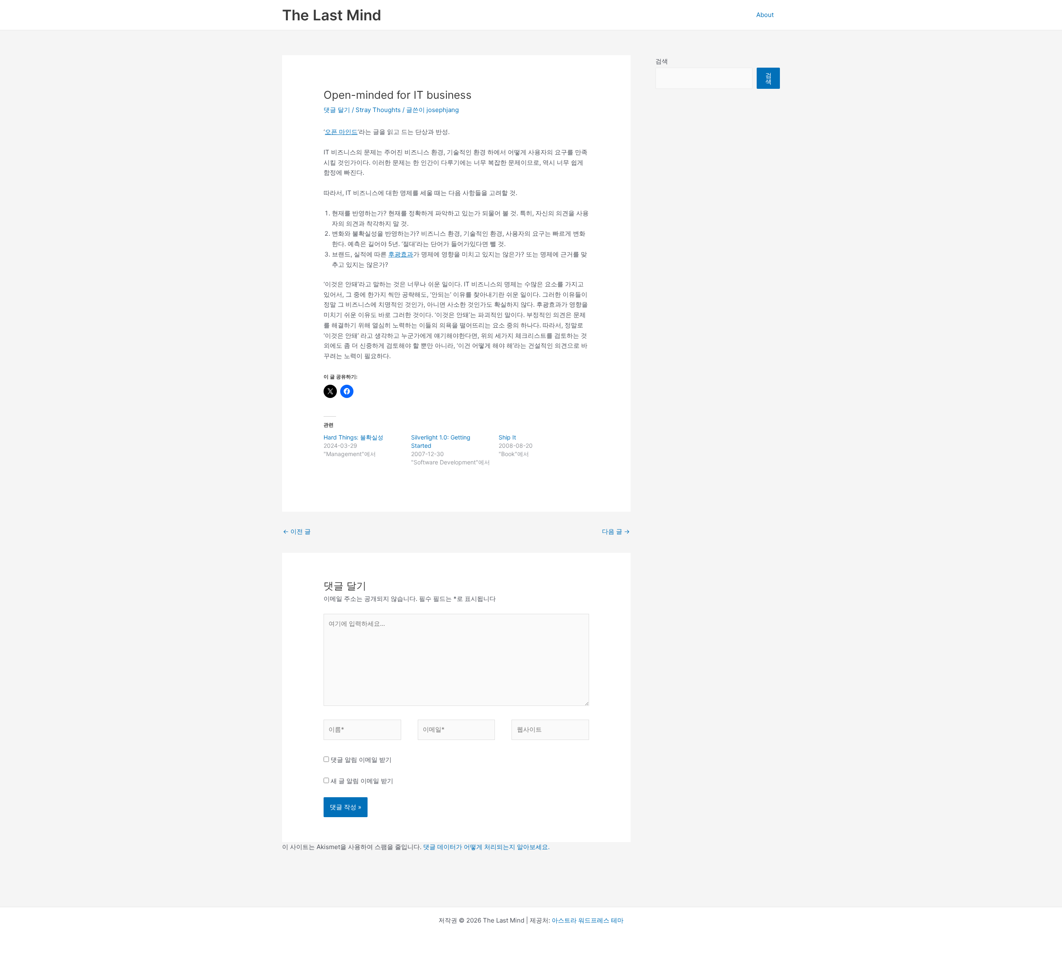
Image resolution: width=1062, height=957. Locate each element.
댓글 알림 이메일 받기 (361, 760)
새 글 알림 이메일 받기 (362, 781)
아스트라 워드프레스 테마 (588, 920)
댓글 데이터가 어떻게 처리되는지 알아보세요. (486, 847)
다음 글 (616, 531)
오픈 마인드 (341, 132)
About (765, 15)
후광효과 (400, 254)
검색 (661, 61)
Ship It (507, 437)
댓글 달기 (337, 110)
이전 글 (297, 531)
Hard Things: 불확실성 (353, 437)
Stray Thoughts (378, 110)
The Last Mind (331, 15)
